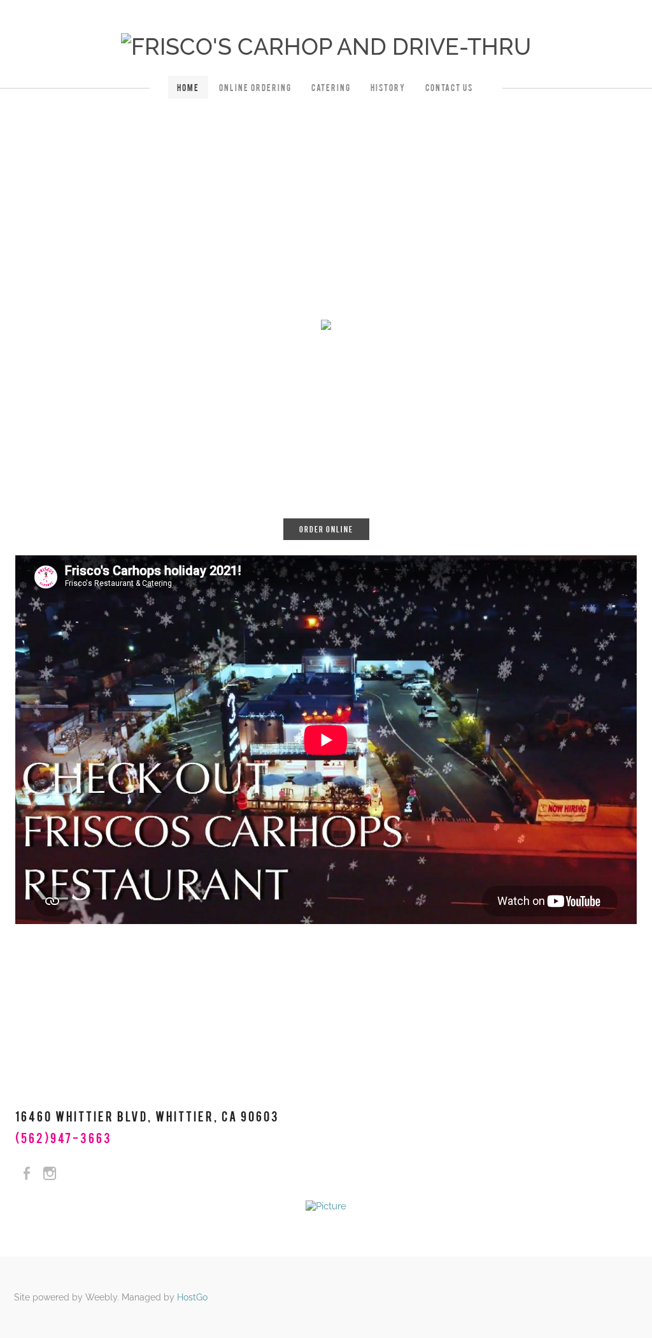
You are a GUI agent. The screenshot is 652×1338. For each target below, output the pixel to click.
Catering (331, 87)
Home (188, 87)
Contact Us (449, 87)
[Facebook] (26, 1173)
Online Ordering (255, 87)
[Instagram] (49, 1173)
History (388, 87)
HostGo (192, 1297)
